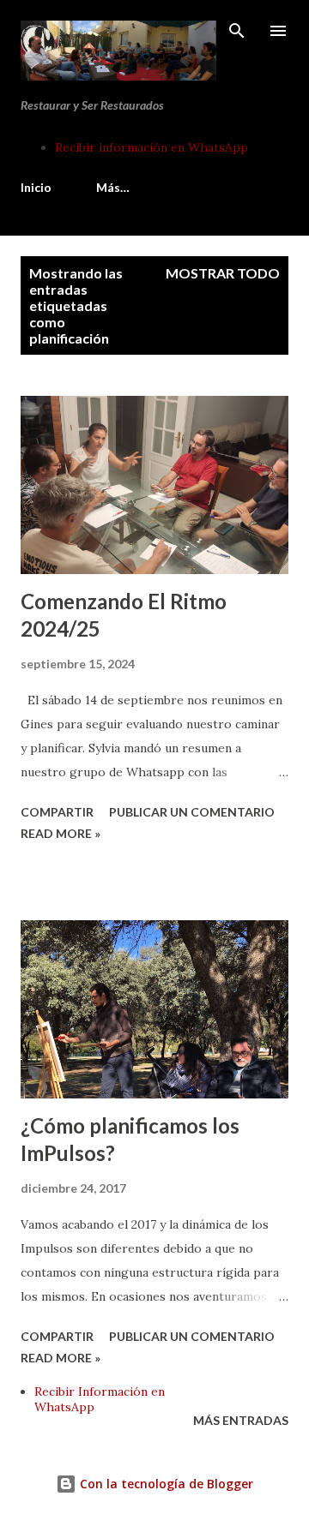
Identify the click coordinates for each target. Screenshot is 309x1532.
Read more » (60, 833)
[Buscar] (237, 31)
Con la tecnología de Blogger (164, 1483)
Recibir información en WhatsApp (151, 147)
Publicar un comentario (192, 812)
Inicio (36, 187)
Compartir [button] (57, 812)
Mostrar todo (223, 273)
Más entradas (240, 1420)
